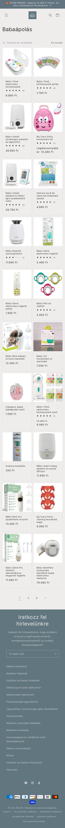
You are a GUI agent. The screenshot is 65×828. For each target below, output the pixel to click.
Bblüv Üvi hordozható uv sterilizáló (44, 359)
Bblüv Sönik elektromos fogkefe (47, 252)
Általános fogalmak (17, 673)
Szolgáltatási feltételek (23, 816)
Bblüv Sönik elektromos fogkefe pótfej (16, 306)
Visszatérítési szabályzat (25, 812)
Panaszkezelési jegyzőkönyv (22, 701)
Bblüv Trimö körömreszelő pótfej (48, 82)
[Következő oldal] (45, 598)
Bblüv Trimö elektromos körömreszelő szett (47, 409)
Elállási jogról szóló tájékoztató (23, 687)
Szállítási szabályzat (46, 816)
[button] (6, 15)
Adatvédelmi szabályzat (51, 812)
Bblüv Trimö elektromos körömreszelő (13, 84)
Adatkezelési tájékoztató (20, 694)
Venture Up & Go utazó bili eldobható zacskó (47, 196)
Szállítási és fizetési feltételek (23, 680)
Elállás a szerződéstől (18, 748)
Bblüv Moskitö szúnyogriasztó (14, 252)
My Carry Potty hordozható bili (45, 138)
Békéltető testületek (17, 730)
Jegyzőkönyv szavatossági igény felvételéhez (32, 709)
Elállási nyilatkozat (16, 666)
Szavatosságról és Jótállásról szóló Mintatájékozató (26, 739)
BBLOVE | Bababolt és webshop (30, 808)
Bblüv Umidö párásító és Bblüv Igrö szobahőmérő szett (15, 197)
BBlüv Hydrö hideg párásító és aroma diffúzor (47, 469)
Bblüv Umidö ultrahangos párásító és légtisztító (17, 139)
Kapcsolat (11, 769)
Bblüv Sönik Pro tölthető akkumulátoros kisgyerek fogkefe (15, 571)
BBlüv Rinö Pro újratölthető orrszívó (17, 518)
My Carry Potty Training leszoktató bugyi (47, 519)
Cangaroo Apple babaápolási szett (15, 408)
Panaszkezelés (14, 716)
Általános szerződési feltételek (23, 723)
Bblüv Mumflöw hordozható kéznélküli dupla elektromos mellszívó (45, 572)
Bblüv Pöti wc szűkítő (44, 304)
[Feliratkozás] (55, 654)
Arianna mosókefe (15, 466)
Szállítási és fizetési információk (24, 762)
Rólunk (10, 755)
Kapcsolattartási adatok (34, 821)
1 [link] (19, 597)
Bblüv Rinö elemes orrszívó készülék (16, 357)
